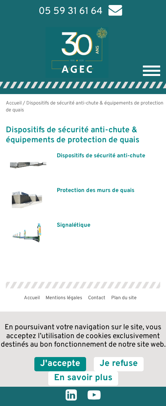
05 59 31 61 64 (71, 11)
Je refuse (119, 363)
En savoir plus (83, 378)
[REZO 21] (102, 299)
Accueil (14, 103)
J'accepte (60, 363)
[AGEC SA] (85, 52)
